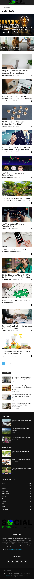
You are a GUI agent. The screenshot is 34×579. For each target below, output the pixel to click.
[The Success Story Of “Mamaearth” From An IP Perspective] (17, 341)
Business (4, 44)
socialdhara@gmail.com (15, 549)
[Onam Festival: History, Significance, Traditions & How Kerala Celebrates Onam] (6, 388)
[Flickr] (17, 561)
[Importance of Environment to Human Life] (6, 453)
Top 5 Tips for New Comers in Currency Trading (14, 174)
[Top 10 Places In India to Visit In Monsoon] (6, 431)
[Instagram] (21, 561)
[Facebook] (12, 561)
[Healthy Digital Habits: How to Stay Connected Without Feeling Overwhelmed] (6, 406)
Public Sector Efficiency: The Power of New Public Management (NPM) (16, 148)
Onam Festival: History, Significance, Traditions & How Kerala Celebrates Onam (22, 387)
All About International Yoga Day (21, 459)
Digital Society (5, 24)
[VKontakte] (25, 561)
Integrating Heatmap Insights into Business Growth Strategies (15, 72)
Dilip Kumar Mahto (6, 279)
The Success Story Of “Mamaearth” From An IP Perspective (16, 353)
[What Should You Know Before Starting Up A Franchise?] (17, 112)
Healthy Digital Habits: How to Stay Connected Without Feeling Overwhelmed (21, 405)
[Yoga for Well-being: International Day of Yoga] (6, 470)
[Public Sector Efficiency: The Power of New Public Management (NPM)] (17, 137)
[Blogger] (8, 561)
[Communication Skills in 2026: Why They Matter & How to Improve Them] (6, 397)
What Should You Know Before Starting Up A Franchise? (14, 123)
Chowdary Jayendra (7, 75)
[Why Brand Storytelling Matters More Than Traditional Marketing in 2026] (13, 44)
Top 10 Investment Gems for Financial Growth (13, 225)
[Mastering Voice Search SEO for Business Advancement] (17, 239)
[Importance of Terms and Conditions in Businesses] (17, 290)
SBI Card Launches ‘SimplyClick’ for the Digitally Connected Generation (16, 276)
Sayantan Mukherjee (7, 177)
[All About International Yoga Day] (6, 462)
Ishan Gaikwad (6, 254)
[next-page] (10, 363)
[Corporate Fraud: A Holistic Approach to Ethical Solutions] (17, 316)
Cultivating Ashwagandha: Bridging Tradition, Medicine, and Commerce (16, 199)
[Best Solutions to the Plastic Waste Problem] (6, 422)
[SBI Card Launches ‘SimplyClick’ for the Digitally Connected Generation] (17, 265)
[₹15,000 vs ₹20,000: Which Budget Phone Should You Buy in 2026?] (6, 380)
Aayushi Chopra (6, 100)
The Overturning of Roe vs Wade (21, 437)
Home (3, 7)
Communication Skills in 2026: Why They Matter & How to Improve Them (21, 396)
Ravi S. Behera (5, 203)
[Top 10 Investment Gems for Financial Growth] (17, 214)
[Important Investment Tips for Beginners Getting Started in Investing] (17, 86)
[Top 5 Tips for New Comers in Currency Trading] (17, 163)
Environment (5, 195)
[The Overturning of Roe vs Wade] (6, 440)
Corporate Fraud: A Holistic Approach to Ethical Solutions (17, 327)
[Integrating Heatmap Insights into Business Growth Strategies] (17, 61)
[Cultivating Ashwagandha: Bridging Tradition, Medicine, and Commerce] (17, 188)
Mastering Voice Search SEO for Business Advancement (15, 250)
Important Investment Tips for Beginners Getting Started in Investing (17, 97)
